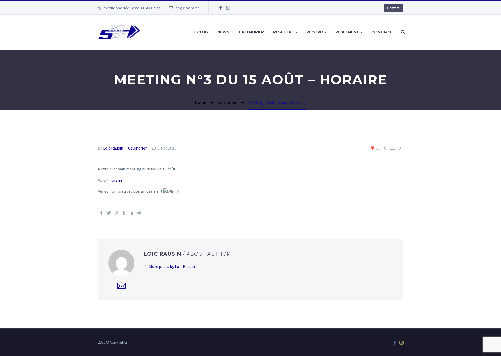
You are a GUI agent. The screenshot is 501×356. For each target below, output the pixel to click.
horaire (115, 180)
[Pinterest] (116, 213)
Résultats (285, 32)
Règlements (348, 32)
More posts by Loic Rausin (172, 266)
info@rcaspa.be (187, 7)
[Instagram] (228, 8)
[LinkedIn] (131, 213)
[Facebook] (220, 8)
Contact (393, 7)
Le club (199, 32)
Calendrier (251, 32)
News (223, 32)
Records (316, 32)
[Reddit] (139, 213)
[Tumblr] (124, 213)
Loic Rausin (113, 148)
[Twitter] (109, 213)
